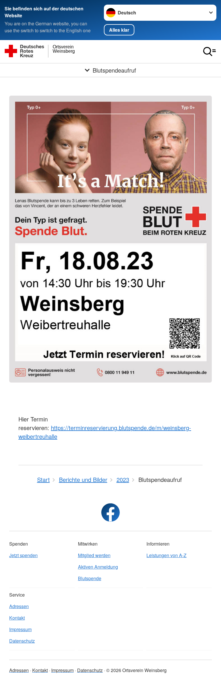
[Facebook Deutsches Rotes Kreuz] (110, 512)
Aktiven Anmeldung (98, 566)
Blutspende (89, 578)
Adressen (19, 606)
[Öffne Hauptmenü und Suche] (209, 51)
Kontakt (17, 617)
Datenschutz (22, 640)
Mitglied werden (94, 555)
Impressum (20, 629)
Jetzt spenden (23, 555)
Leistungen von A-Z (166, 555)
